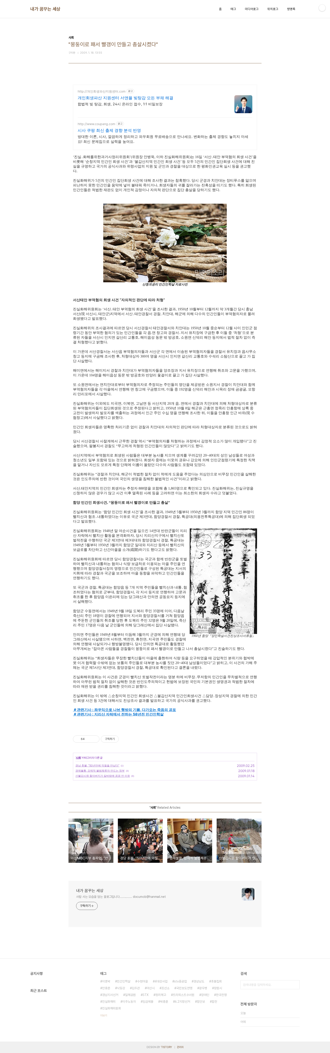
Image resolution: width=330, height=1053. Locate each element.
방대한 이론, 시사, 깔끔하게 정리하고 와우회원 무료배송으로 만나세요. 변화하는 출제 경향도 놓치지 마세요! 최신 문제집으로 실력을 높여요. (163, 139)
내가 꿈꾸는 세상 (45, 9)
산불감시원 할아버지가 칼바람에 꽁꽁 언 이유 (102, 775)
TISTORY (166, 1047)
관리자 (180, 1047)
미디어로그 (251, 9)
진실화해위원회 (111, 1008)
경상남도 (199, 981)
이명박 (106, 981)
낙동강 (121, 988)
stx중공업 (180, 981)
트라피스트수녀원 (183, 995)
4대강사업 (161, 981)
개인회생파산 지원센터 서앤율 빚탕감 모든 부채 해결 (125, 97)
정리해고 (160, 995)
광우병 (203, 988)
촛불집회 (216, 981)
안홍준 (106, 988)
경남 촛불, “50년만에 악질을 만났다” (97, 765)
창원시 (218, 988)
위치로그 (272, 9)
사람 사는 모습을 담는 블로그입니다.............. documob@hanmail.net (121, 896)
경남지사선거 (110, 995)
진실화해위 (109, 1001)
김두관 (136, 988)
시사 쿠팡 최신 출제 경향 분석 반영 (109, 130)
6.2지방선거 (182, 1001)
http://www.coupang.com (96, 124)
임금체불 (148, 1001)
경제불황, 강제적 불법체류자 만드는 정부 (100, 770)
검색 (295, 984)
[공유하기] (89, 739)
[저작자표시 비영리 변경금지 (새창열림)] (125, 739)
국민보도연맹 (184, 988)
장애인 (205, 995)
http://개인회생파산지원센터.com (101, 91)
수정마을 (142, 981)
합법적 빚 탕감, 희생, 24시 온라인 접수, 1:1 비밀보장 (120, 104)
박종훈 (164, 1001)
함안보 (201, 1001)
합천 (214, 1001)
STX (146, 995)
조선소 (165, 988)
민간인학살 (123, 981)
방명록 (291, 9)
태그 (233, 9)
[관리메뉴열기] (322, 7)
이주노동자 (129, 1001)
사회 (78, 757)
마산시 (151, 988)
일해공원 (130, 995)
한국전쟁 (221, 995)
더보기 (103, 1015)
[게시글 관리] (94, 739)
